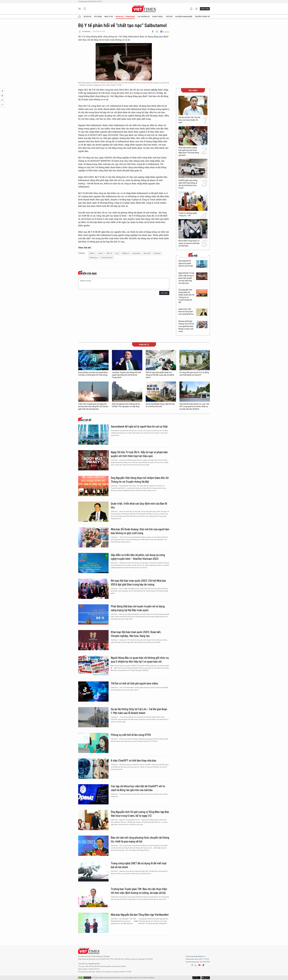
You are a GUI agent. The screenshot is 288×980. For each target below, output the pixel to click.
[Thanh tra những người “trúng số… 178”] (192, 201)
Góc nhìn (98, 17)
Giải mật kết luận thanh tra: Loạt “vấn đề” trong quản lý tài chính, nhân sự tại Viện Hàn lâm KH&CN (194, 406)
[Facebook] (153, 32)
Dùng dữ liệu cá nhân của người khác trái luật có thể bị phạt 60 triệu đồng (93, 373)
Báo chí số (85, 420)
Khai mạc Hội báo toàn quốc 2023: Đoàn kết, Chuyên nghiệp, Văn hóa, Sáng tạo (136, 633)
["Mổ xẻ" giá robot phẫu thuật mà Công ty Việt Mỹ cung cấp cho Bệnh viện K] (161, 360)
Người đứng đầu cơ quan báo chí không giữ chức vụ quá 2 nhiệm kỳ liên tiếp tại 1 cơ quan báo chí (140, 659)
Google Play (206, 977)
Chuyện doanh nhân (183, 17)
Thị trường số (143, 17)
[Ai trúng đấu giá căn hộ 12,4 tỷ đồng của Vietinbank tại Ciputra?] (194, 360)
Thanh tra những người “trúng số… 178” (187, 214)
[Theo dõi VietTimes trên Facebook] (192, 965)
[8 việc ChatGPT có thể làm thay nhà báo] (93, 769)
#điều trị (92, 253)
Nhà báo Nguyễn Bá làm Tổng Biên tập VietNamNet (140, 914)
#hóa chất (147, 253)
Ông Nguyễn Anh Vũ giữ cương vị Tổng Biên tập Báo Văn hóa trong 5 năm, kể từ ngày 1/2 (140, 813)
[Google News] (164, 32)
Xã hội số (87, 17)
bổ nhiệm (136, 920)
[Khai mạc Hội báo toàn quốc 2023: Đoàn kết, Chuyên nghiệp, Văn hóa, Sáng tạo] (93, 640)
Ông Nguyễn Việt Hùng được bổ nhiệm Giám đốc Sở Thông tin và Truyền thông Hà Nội (186, 296)
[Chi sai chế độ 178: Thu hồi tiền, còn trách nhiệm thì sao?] (192, 105)
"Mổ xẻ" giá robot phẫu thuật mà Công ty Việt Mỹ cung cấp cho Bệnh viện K (160, 375)
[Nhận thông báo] (191, 8)
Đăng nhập (205, 9)
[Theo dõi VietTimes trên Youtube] (199, 965)
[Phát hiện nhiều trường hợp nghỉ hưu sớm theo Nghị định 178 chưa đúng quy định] (192, 135)
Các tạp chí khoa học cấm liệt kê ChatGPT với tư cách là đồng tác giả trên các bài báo (138, 788)
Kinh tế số (108, 17)
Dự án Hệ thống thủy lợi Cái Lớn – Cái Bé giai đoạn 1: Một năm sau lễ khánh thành (139, 711)
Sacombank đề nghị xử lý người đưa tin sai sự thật (185, 263)
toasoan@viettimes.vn (197, 956)
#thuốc (101, 253)
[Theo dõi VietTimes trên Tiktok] (203, 965)
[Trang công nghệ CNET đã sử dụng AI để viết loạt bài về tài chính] (93, 871)
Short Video (157, 17)
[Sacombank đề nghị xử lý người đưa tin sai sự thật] (201, 264)
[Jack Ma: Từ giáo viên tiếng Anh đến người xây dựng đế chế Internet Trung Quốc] (127, 360)
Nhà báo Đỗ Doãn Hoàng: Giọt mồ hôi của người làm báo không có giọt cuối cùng (186, 326)
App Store (196, 977)
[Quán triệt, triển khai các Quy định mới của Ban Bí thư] (201, 312)
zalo (196, 965)
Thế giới (169, 17)
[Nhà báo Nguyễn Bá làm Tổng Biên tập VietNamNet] (93, 923)
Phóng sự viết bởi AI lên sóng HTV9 (131, 734)
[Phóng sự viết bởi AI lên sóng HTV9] (93, 743)
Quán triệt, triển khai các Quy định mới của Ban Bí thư (185, 311)
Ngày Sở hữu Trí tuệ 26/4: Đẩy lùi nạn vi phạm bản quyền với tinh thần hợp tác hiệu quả (186, 278)
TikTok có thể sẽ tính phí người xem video (134, 683)
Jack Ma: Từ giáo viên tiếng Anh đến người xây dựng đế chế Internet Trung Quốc (126, 375)
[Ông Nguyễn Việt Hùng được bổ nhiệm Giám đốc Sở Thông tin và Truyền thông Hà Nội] (201, 293)
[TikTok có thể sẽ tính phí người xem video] (93, 691)
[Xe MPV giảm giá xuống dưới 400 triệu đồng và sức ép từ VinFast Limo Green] (192, 168)
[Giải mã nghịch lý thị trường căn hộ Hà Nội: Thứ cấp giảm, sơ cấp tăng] (127, 391)
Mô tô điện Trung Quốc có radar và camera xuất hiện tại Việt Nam (189, 243)
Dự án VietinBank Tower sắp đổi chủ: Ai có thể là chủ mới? (160, 405)
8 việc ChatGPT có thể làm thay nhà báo (133, 760)
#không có (125, 253)
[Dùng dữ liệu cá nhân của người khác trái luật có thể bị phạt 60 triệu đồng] (93, 360)
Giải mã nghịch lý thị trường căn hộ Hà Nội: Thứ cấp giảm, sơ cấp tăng (126, 405)
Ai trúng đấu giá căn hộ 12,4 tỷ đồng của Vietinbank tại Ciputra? (194, 373)
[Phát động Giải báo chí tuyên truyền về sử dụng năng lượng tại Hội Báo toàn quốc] (93, 614)
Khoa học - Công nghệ (125, 17)
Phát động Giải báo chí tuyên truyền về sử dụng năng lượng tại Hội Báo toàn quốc (138, 608)
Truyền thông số (202, 17)
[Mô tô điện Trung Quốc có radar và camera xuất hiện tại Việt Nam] (192, 228)
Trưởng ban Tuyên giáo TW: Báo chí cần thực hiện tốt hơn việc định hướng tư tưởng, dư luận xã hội (139, 890)
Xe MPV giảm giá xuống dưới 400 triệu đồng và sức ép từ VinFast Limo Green (187, 184)
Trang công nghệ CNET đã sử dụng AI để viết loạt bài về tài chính (138, 865)
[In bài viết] (156, 31)
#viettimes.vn (94, 257)
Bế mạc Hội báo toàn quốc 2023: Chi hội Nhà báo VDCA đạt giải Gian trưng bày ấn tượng (138, 582)
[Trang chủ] (79, 16)
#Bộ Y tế (109, 253)
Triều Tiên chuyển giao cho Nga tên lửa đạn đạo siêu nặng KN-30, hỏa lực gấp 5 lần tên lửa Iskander (93, 406)
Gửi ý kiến (164, 293)
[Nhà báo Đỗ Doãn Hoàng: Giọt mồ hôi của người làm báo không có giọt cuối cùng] (201, 324)
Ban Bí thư (112, 668)
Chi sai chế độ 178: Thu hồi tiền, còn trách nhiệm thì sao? (189, 120)
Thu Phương (86, 31)
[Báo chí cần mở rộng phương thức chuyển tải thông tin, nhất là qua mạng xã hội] (93, 846)
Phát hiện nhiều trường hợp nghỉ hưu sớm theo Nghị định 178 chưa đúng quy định (188, 151)
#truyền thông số (107, 257)
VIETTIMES (144, 8)
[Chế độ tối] (196, 8)
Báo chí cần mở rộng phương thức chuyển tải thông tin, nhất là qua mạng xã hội (140, 839)
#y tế (117, 253)
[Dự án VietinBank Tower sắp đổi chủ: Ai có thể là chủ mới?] (161, 391)
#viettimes (157, 253)
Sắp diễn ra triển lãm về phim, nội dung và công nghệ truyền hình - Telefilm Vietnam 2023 (138, 556)
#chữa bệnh (136, 253)
